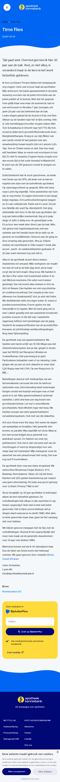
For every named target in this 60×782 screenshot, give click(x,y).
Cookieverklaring (10, 726)
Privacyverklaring (10, 733)
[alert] (30, 765)
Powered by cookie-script (30, 779)
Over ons (28, 745)
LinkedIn (27, 739)
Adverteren (29, 726)
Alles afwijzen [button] (45, 771)
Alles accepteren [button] (16, 771)
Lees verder (51, 765)
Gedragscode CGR (11, 739)
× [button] (57, 752)
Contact (27, 733)
